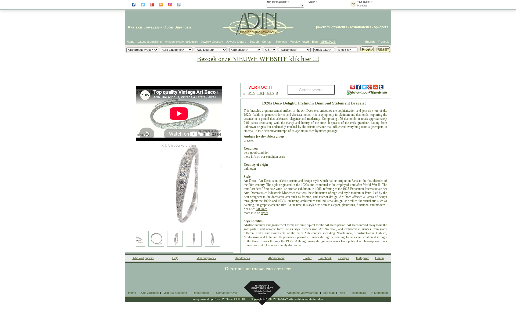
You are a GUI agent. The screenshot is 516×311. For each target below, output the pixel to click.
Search (254, 41)
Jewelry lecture (236, 41)
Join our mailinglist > (278, 2)
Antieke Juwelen (143, 27)
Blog (315, 41)
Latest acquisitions (150, 41)
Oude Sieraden (177, 27)
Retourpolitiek (201, 292)
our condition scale (273, 156)
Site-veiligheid (150, 292)
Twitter (307, 258)
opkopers (381, 27)
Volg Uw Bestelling (175, 292)
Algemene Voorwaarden (302, 292)
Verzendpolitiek (206, 258)
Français (383, 41)
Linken (379, 258)
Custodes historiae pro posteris (258, 268)
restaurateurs (360, 27)
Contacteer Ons (226, 292)
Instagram (362, 258)
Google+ (343, 258)
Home (130, 41)
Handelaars (242, 258)
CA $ (260, 93)
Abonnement (276, 258)
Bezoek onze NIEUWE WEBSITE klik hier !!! (258, 58)
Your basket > (364, 2)
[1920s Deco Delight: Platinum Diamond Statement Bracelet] (179, 185)
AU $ (270, 93)
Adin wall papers (143, 258)
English (370, 41)
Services (281, 41)
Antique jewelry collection (181, 41)
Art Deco (261, 209)
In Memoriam (379, 292)
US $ (251, 93)
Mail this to (354, 92)
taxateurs (339, 27)
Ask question (377, 92)
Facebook (325, 258)
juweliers (323, 27)
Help (175, 258)
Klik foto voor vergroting (179, 145)
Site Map (329, 292)
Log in (312, 2)
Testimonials (358, 292)
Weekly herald (299, 41)
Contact (267, 41)
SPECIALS (328, 41)
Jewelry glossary (212, 41)
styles (264, 213)
